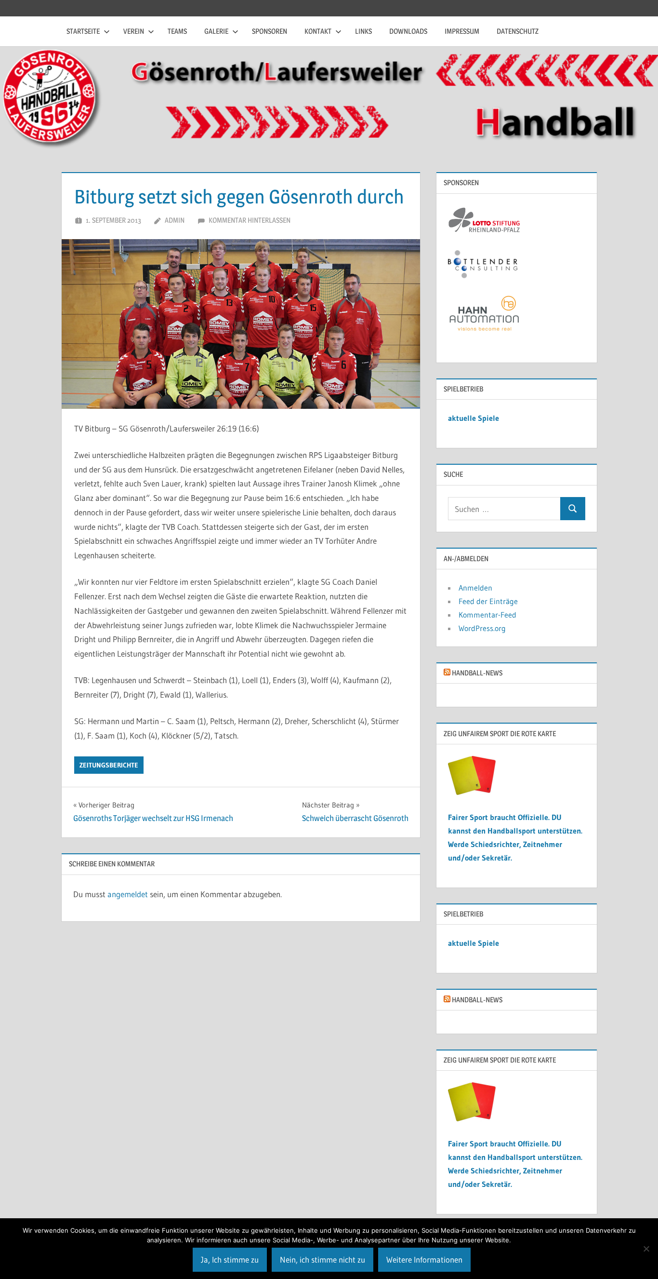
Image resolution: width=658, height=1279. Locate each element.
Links (363, 31)
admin (174, 220)
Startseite (83, 31)
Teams (177, 31)
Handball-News (477, 672)
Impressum (462, 31)
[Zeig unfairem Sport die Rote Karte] (472, 792)
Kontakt (317, 31)
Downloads (408, 31)
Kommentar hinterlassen (249, 220)
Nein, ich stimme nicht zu (322, 1259)
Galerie (216, 31)
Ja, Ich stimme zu (230, 1259)
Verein (133, 31)
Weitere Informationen (424, 1259)
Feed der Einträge (488, 601)
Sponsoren (269, 31)
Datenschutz (518, 31)
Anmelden (475, 587)
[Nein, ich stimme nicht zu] (646, 1248)
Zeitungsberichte (108, 765)
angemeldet (127, 894)
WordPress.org (482, 628)
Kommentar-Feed (487, 614)
